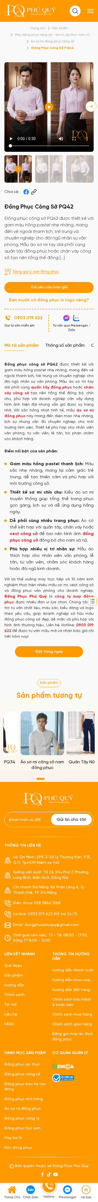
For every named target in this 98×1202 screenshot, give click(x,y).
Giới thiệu (13, 966)
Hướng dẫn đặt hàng (71, 990)
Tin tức (10, 1005)
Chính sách (14, 995)
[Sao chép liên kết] (33, 192)
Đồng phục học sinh (22, 1128)
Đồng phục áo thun (22, 1064)
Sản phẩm (60, 28)
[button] (90, 106)
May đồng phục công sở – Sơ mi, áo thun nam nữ (52, 35)
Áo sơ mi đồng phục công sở (52, 41)
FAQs (9, 1024)
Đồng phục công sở (22, 1074)
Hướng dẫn (14, 985)
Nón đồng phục (18, 1148)
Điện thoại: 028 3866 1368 (36, 903)
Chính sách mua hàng (72, 1015)
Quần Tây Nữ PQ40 (72, 762)
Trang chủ (37, 28)
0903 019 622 (28, 318)
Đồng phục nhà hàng (23, 1099)
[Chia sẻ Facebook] (26, 192)
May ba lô (13, 1138)
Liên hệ (10, 1015)
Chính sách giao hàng (72, 1024)
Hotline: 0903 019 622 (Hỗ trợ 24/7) (45, 914)
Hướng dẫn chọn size (71, 980)
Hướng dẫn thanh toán (73, 970)
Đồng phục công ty (21, 1119)
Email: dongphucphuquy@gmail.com (46, 925)
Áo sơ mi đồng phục (22, 1109)
